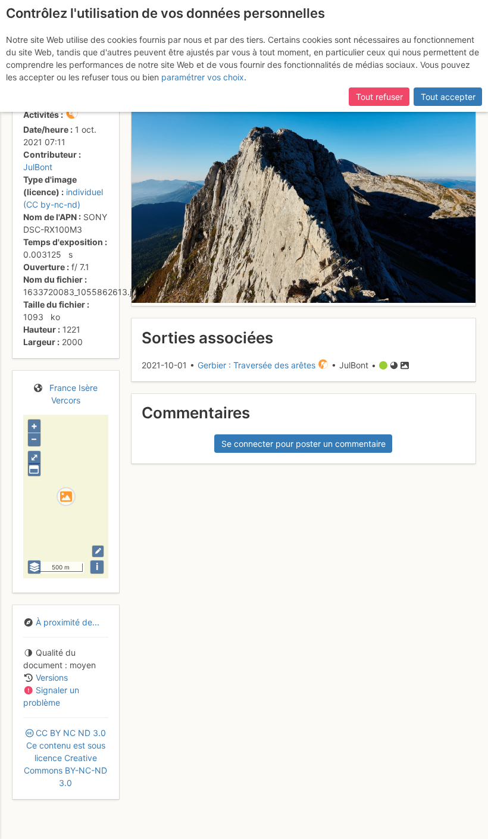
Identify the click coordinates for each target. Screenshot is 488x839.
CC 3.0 (65, 758)
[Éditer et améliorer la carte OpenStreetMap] (98, 551)
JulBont (37, 167)
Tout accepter (448, 97)
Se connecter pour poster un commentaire (303, 444)
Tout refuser (379, 97)
